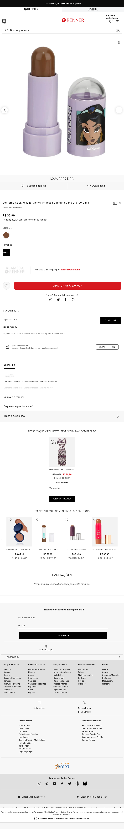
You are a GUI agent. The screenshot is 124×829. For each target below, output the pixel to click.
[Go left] (5, 110)
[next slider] (1, 539)
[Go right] (119, 110)
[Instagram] (39, 784)
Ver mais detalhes (14, 397)
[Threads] (77, 784)
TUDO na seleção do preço (62, 3)
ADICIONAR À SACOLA (62, 499)
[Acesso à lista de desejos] (111, 22)
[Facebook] (62, 784)
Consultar (107, 347)
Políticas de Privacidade (43, 812)
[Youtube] (54, 784)
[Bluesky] (85, 784)
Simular (111, 320)
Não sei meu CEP (10, 327)
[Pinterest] (47, 784)
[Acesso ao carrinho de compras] (117, 22)
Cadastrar (63, 635)
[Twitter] (70, 784)
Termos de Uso (60, 812)
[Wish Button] (6, 286)
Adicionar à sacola (67, 285)
